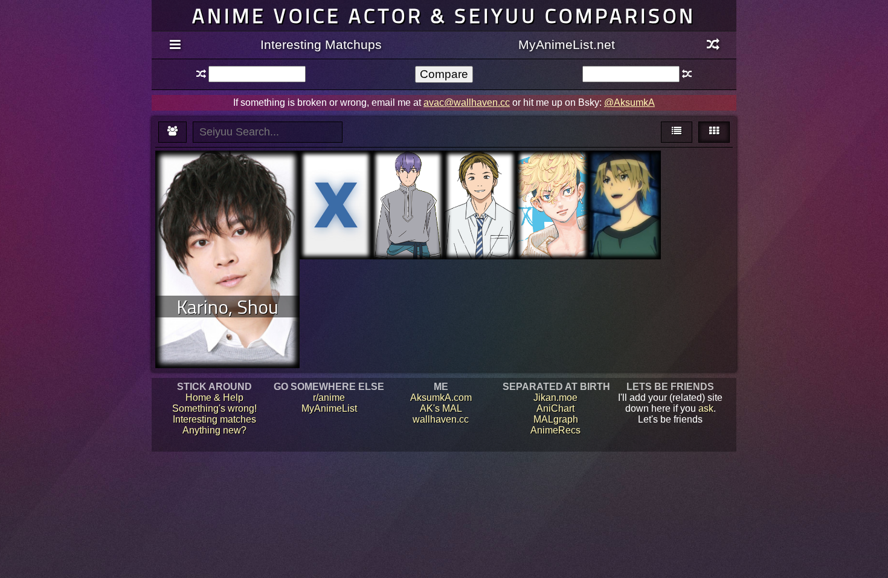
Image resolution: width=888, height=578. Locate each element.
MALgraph (555, 419)
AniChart (555, 408)
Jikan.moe (555, 397)
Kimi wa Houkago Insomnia (480, 183)
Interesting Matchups (321, 44)
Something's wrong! (214, 408)
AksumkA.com (441, 397)
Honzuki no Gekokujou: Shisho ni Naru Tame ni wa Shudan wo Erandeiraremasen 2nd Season (408, 205)
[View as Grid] (714, 132)
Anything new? (214, 430)
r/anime (329, 397)
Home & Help (214, 397)
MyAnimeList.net (566, 44)
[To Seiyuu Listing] (172, 132)
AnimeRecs (555, 430)
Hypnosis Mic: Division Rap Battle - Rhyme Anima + (335, 189)
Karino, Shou (227, 306)
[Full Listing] (175, 45)
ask (705, 408)
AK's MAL (441, 408)
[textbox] (256, 74)
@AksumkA (629, 102)
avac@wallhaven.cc (466, 102)
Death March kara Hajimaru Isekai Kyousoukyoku (624, 189)
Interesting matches (214, 419)
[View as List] (676, 132)
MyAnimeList (329, 408)
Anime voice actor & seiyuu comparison (444, 15)
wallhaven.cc (441, 419)
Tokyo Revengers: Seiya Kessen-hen (552, 194)
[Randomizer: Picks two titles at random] (713, 45)
